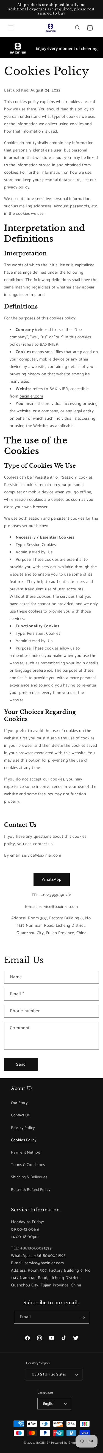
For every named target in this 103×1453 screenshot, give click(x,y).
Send (21, 1064)
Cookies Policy (23, 1140)
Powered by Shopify (65, 1442)
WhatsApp (52, 879)
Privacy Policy (23, 1128)
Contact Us (20, 1115)
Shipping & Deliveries (29, 1177)
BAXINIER (43, 1442)
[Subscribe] (83, 1317)
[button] (11, 28)
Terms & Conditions (28, 1165)
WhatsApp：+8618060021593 (38, 1255)
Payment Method (25, 1152)
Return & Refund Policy (30, 1190)
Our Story (19, 1103)
